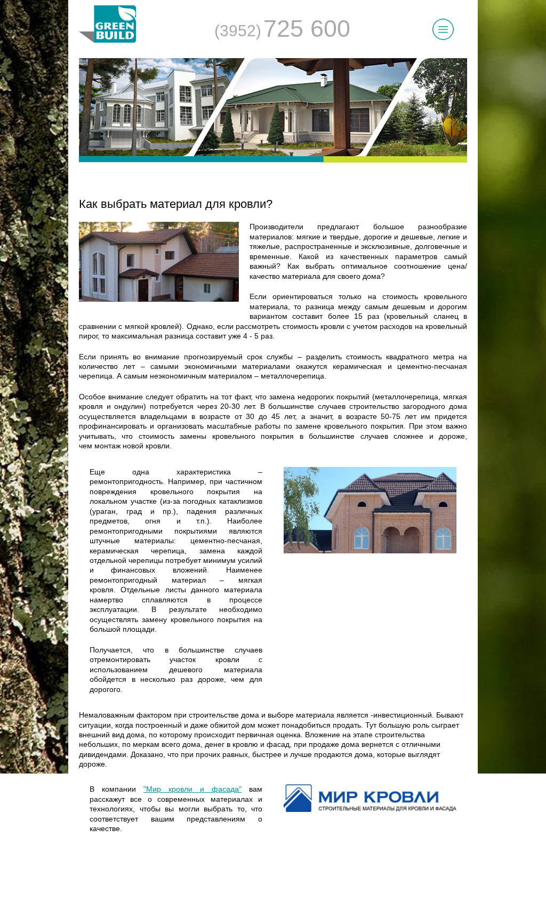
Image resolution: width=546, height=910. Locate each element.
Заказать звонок (278, 836)
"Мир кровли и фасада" (192, 789)
